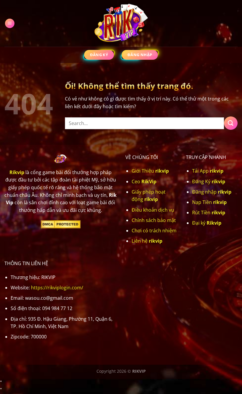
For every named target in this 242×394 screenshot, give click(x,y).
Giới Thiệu (150, 171)
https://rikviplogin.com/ (57, 287)
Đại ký (206, 223)
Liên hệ (147, 241)
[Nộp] (231, 123)
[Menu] (10, 23)
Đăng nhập (211, 192)
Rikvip (16, 172)
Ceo (144, 181)
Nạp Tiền (209, 202)
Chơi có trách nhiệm (154, 230)
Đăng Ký (208, 181)
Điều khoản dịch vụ (153, 210)
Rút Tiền (208, 212)
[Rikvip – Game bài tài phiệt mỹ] (121, 23)
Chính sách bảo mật (154, 220)
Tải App (207, 171)
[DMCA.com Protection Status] (61, 223)
